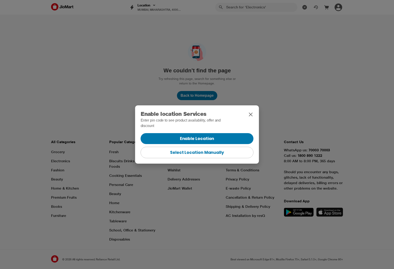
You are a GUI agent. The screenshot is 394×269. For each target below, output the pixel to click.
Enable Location (197, 138)
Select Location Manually (197, 152)
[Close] (251, 114)
